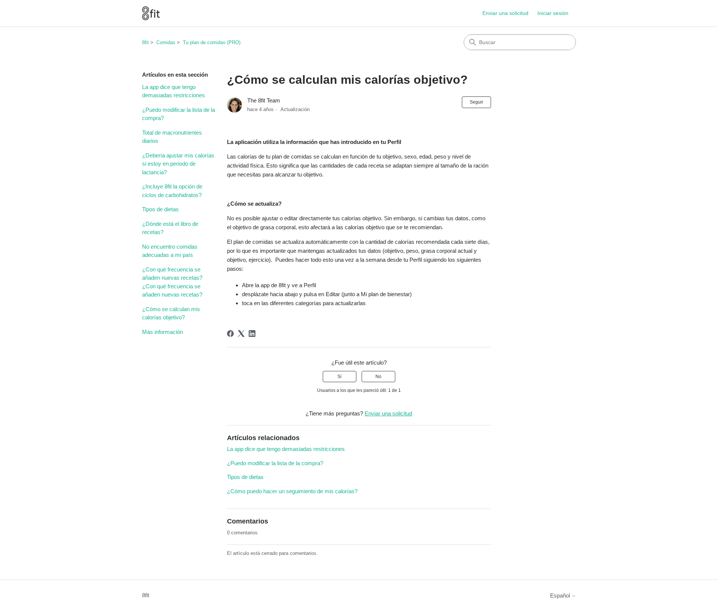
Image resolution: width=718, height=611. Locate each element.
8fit (145, 42)
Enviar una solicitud (505, 13)
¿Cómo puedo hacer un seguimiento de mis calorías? (292, 491)
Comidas (165, 42)
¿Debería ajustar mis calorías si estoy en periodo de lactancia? (178, 163)
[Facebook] (230, 333)
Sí (339, 376)
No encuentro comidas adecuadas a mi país (169, 250)
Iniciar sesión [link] (552, 13)
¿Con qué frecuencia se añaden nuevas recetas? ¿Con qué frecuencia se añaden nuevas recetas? (172, 282)
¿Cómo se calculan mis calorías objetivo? (171, 313)
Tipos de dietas (160, 209)
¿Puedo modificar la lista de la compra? (178, 114)
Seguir (476, 102)
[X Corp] (241, 333)
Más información (162, 332)
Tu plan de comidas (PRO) (211, 42)
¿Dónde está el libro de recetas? (170, 228)
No (378, 376)
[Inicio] (151, 13)
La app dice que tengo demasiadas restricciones (173, 91)
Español (560, 595)
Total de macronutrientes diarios (172, 136)
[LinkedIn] (252, 333)
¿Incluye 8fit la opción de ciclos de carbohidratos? (172, 190)
